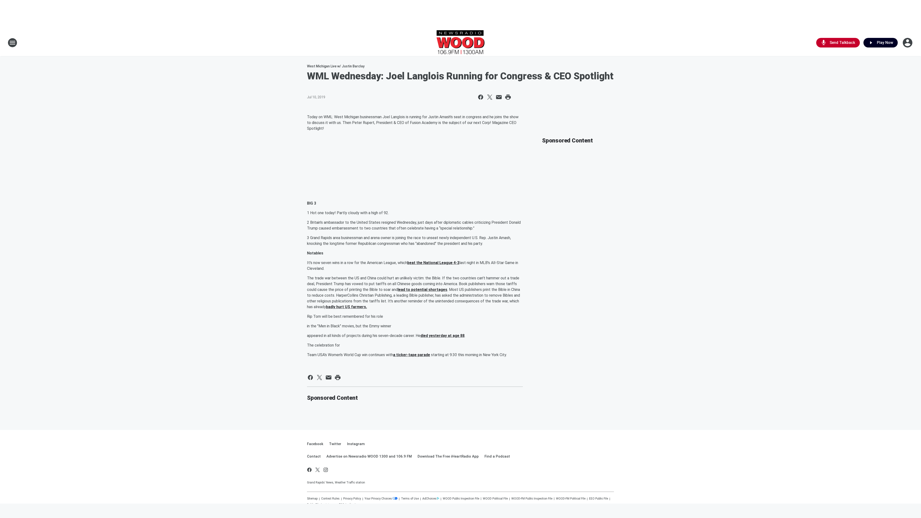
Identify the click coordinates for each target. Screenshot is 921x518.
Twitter (335, 444)
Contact (314, 456)
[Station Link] (461, 42)
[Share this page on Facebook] (480, 97)
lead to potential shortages (422, 289)
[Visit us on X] (317, 470)
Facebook (315, 444)
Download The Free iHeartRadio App (448, 456)
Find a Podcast (497, 456)
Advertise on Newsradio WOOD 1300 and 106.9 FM (369, 456)
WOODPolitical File (495, 498)
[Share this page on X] (489, 97)
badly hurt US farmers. (346, 307)
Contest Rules (330, 498)
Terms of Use (410, 498)
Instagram (356, 444)
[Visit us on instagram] (326, 470)
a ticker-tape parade (411, 355)
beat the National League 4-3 (433, 262)
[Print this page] (508, 97)
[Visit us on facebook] (309, 470)
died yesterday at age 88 (442, 335)
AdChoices (429, 498)
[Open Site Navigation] (12, 42)
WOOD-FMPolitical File (570, 498)
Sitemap (312, 498)
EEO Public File (598, 498)
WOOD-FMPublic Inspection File (531, 498)
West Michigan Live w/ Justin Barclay (336, 66)
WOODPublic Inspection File (461, 498)
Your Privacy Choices (378, 498)
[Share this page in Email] (499, 97)
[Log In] (908, 42)
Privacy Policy (352, 498)
